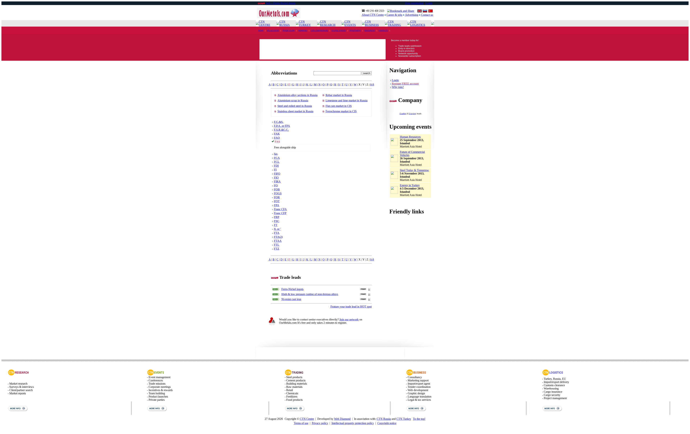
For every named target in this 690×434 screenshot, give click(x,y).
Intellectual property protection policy (353, 423)
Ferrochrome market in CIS (341, 111)
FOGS (278, 193)
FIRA (277, 181)
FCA (277, 157)
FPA (276, 205)
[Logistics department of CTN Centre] (552, 374)
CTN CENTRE (264, 23)
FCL (276, 161)
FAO (277, 137)
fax (276, 153)
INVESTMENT (355, 30)
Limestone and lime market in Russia (346, 100)
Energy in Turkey (410, 185)
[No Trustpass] (363, 288)
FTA (276, 232)
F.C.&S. (278, 121)
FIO (276, 177)
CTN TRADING (394, 23)
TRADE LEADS (288, 30)
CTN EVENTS (350, 23)
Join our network (349, 319)
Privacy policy (320, 423)
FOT (277, 201)
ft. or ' (277, 228)
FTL (276, 244)
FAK (277, 133)
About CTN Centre (373, 14)
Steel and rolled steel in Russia (294, 105)
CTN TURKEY (305, 23)
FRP (276, 217)
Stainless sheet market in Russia (295, 111)
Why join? (398, 87)
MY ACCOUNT (273, 30)
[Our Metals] (278, 17)
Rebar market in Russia (339, 95)
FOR (277, 197)
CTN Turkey (403, 418)
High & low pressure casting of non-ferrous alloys (309, 294)
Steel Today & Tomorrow (414, 170)
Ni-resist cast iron (291, 299)
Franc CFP (280, 213)
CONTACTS (383, 30)
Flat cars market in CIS (339, 105)
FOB (277, 189)
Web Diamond (342, 418)
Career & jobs (394, 14)
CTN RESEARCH (327, 23)
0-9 (372, 84)
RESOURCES (369, 30)
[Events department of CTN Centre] (155, 374)
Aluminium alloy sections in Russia (297, 95)
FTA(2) (278, 236)
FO (276, 185)
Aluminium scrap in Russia (292, 100)
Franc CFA (280, 209)
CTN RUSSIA (284, 23)
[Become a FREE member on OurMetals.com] (272, 325)
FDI (276, 165)
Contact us (427, 14)
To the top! (419, 418)
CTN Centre (307, 418)
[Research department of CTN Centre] (18, 374)
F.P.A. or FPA (282, 125)
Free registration (414, 3)
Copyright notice (386, 423)
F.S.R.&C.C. (281, 129)
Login (429, 3)
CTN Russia (384, 418)
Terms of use (301, 423)
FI (275, 169)
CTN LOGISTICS (417, 23)
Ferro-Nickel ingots (292, 289)
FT (275, 225)
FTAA (278, 240)
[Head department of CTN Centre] (416, 374)
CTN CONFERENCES (319, 30)
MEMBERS (302, 30)
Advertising (411, 14)
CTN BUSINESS (372, 23)
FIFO (277, 173)
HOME (260, 30)
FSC (276, 221)
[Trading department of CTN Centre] (294, 374)
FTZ (276, 248)
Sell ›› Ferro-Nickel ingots (280, 3)
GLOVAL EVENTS (339, 30)
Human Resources (410, 136)
